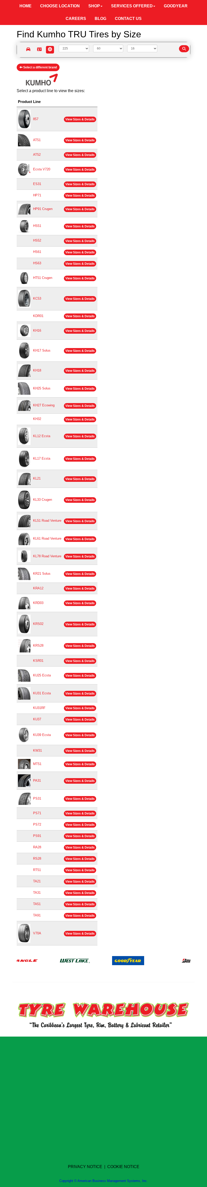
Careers (76, 18)
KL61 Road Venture (47, 538)
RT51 (37, 870)
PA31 (37, 780)
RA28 (37, 847)
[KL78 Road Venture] (24, 556)
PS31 (37, 798)
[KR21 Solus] (24, 573)
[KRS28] (24, 645)
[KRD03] (24, 603)
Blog (100, 18)
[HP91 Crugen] (24, 209)
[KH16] (24, 330)
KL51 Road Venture (47, 520)
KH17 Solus (41, 350)
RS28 (37, 858)
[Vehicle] (28, 50)
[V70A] (24, 933)
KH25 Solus (41, 388)
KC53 (37, 298)
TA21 (37, 881)
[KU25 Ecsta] (24, 675)
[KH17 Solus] (24, 350)
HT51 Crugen (42, 278)
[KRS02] (24, 624)
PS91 (37, 836)
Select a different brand (39, 67)
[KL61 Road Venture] (24, 538)
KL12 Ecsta (41, 436)
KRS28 (38, 645)
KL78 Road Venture (47, 556)
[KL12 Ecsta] (24, 436)
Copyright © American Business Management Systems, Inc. (103, 1181)
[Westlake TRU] (61, 960)
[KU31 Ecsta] (24, 693)
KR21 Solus (41, 573)
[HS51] (24, 226)
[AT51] (24, 140)
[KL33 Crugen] (24, 500)
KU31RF (39, 708)
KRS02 (38, 624)
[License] (39, 50)
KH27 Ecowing (44, 405)
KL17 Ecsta (41, 458)
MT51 (37, 764)
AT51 (37, 140)
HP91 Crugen (43, 209)
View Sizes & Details (80, 119)
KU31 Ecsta (42, 693)
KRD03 (38, 603)
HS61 (37, 252)
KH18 (37, 370)
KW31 (37, 750)
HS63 (37, 263)
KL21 (37, 478)
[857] (24, 119)
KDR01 (38, 316)
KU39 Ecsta (42, 735)
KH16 (37, 330)
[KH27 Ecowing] (24, 405)
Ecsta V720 (41, 169)
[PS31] (24, 798)
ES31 (37, 184)
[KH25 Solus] (24, 388)
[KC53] (24, 298)
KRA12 (38, 588)
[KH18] (24, 370)
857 (35, 119)
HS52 (37, 240)
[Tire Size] (50, 50)
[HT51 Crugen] (24, 278)
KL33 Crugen (42, 500)
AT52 (37, 154)
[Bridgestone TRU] (183, 960)
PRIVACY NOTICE (85, 1167)
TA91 (37, 915)
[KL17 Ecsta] (24, 458)
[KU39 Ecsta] (24, 735)
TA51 (37, 904)
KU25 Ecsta (42, 675)
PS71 (37, 813)
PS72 (37, 824)
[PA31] (24, 780)
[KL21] (24, 478)
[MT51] (24, 764)
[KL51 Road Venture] (24, 520)
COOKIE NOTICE (123, 1167)
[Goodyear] (114, 960)
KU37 (37, 719)
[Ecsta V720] (24, 169)
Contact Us (128, 18)
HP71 (37, 195)
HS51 (37, 226)
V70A (37, 933)
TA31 (37, 892)
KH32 (37, 419)
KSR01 (38, 661)
